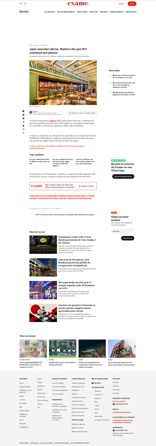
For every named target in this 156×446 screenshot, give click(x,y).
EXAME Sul (75, 390)
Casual (39, 382)
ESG (21, 407)
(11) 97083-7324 (122, 430)
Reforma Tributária (78, 383)
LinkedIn (116, 386)
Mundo (39, 379)
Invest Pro (93, 12)
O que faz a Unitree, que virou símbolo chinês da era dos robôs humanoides (85, 161)
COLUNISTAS (24, 427)
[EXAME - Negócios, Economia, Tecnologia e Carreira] (78, 3)
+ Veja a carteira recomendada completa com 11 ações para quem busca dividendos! (56, 147)
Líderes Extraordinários (80, 408)
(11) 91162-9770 (122, 404)
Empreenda (99, 416)
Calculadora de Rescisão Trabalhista (59, 405)
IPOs (52, 209)
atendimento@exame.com (122, 412)
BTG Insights (50, 12)
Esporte (40, 390)
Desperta (98, 398)
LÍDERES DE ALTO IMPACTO (26, 391)
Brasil (21, 396)
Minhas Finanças (116, 12)
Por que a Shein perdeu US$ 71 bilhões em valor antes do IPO (39, 161)
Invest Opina (82, 12)
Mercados (104, 12)
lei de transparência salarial (79, 443)
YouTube (116, 382)
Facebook (116, 393)
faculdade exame (101, 379)
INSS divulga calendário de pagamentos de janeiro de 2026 (124, 94)
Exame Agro (41, 393)
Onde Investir (131, 12)
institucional (24, 443)
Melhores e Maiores (78, 424)
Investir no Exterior (78, 405)
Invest (24, 11)
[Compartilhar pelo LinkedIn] (23, 118)
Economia (23, 403)
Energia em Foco (77, 401)
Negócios (23, 423)
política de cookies (46, 443)
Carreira (22, 400)
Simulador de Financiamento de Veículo (57, 418)
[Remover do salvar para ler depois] (23, 133)
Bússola (74, 394)
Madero (58, 209)
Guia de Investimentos (66, 12)
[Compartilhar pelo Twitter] (23, 126)
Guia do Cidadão (57, 383)
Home (31, 45)
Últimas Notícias (25, 387)
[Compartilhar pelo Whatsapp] (23, 111)
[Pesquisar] (25, 3)
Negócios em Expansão (80, 431)
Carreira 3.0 (99, 395)
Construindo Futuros (79, 397)
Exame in (98, 391)
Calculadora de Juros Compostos (59, 411)
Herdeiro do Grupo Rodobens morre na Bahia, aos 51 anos (124, 76)
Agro (96, 413)
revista (98, 383)
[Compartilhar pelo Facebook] (23, 115)
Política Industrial (78, 415)
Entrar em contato (119, 401)
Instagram (116, 390)
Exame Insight (24, 410)
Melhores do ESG (77, 428)
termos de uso (34, 443)
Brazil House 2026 (78, 387)
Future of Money (43, 400)
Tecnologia (41, 397)
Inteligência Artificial (24, 415)
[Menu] (21, 3)
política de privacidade (61, 443)
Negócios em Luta (78, 412)
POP (38, 408)
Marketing (40, 386)
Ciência (39, 404)
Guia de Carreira (58, 394)
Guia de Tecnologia (58, 387)
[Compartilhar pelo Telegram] (23, 122)
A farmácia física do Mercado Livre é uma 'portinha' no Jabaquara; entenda (124, 85)
